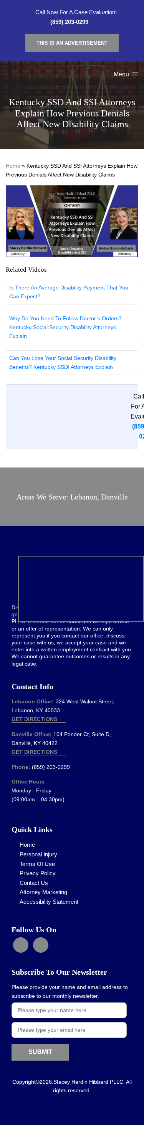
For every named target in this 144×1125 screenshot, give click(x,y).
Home (13, 166)
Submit (40, 1052)
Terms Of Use (37, 864)
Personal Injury (38, 854)
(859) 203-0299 (69, 21)
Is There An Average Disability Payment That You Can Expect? (68, 291)
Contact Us (34, 882)
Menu (122, 74)
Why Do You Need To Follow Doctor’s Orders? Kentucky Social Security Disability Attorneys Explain (65, 327)
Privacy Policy (38, 873)
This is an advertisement (72, 43)
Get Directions (35, 719)
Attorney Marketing (43, 892)
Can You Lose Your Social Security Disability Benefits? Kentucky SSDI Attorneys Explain (62, 362)
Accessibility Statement (49, 901)
